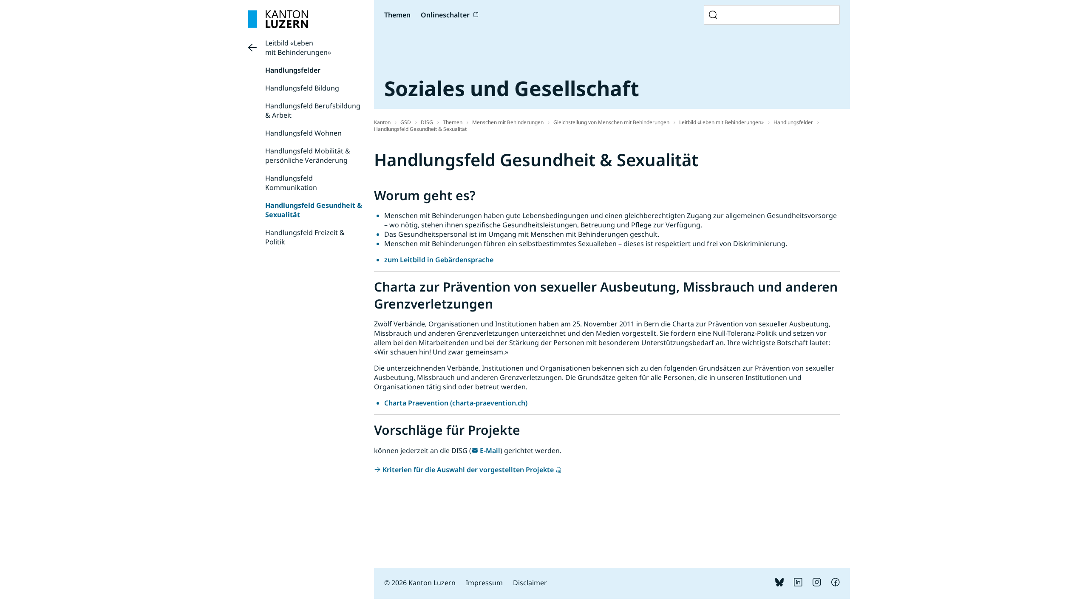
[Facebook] (835, 584)
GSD (405, 122)
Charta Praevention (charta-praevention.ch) (455, 403)
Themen (452, 122)
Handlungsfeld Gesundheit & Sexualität (420, 129)
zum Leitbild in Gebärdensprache (438, 259)
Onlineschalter (445, 15)
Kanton (382, 122)
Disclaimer (530, 582)
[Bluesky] (779, 584)
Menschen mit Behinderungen (508, 122)
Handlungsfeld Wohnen (303, 133)
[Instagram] (817, 584)
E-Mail (490, 450)
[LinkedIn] (798, 584)
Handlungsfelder (292, 70)
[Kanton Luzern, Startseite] (278, 19)
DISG (427, 122)
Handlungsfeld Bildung (302, 88)
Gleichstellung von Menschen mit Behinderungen (611, 122)
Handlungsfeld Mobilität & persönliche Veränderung (307, 155)
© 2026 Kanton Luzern (420, 582)
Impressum (484, 582)
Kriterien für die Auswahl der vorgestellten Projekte (468, 469)
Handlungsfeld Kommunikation (291, 182)
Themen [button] (397, 15)
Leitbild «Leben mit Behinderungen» (298, 47)
